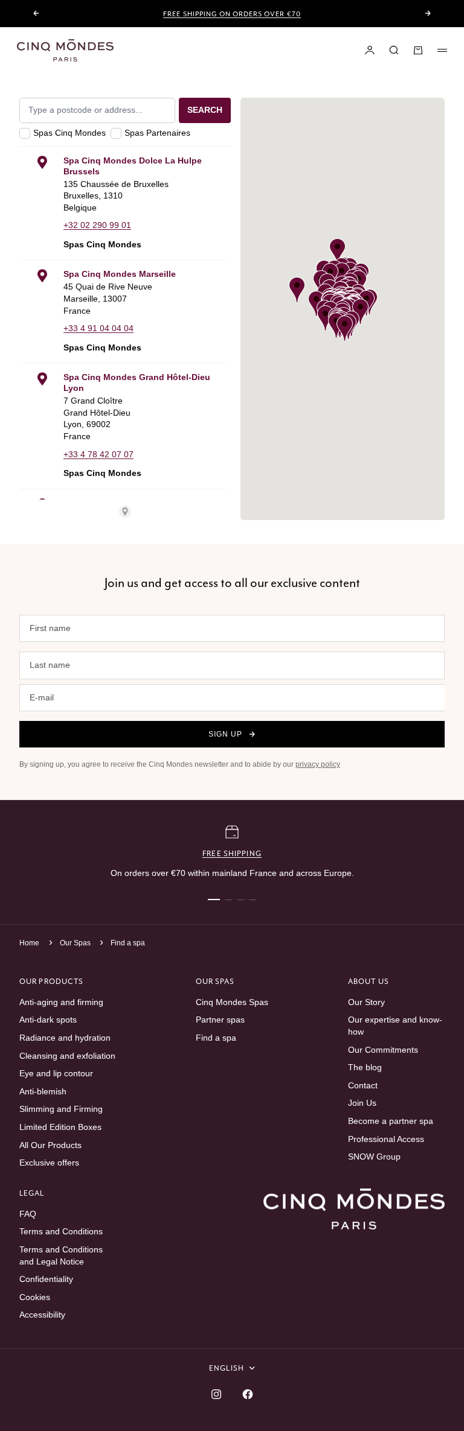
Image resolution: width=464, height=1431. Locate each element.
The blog (365, 1067)
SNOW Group (374, 1156)
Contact (363, 1085)
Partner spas (220, 1019)
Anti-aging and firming (61, 1002)
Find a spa (128, 943)
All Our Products (50, 1145)
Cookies (34, 1297)
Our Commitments (383, 1050)
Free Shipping (232, 853)
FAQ (27, 1214)
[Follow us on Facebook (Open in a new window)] (248, 1394)
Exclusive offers (49, 1162)
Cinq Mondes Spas (232, 1002)
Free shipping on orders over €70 (231, 14)
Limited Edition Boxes (60, 1127)
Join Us (362, 1103)
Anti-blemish (42, 1091)
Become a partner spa (390, 1121)
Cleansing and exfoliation (67, 1056)
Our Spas (76, 943)
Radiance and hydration (65, 1037)
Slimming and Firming (61, 1109)
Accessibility (42, 1314)
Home (29, 943)
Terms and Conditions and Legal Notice (61, 1255)
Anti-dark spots (48, 1019)
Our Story (366, 1002)
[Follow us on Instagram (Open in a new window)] (216, 1394)
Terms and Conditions (61, 1231)
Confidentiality (46, 1279)
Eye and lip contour (56, 1073)
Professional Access (386, 1139)
